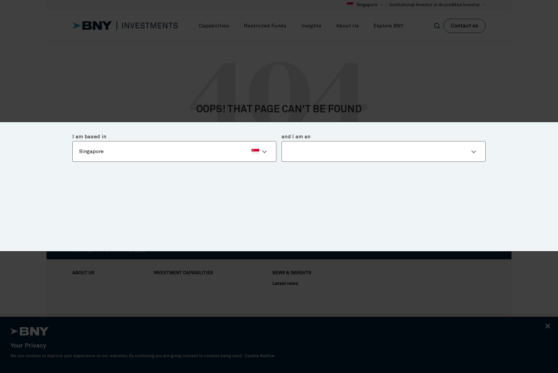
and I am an (296, 136)
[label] (174, 151)
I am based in (89, 136)
